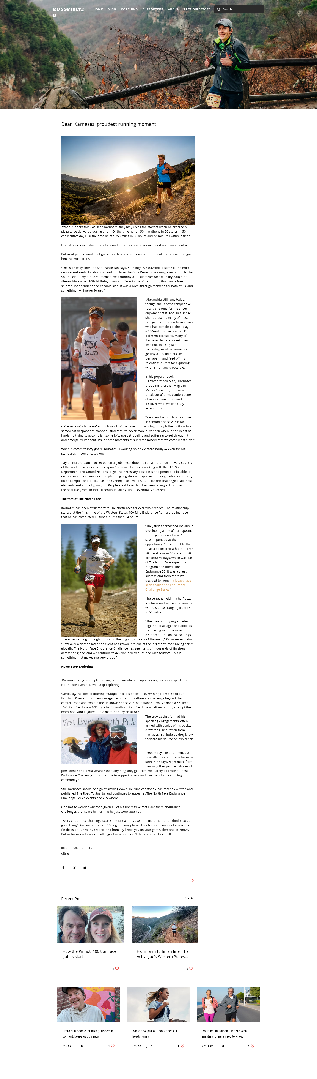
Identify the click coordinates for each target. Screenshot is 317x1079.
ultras (65, 853)
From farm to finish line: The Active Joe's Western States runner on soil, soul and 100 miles (162, 954)
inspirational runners (76, 848)
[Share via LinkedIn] (84, 867)
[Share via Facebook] (63, 867)
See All (190, 898)
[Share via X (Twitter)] (74, 867)
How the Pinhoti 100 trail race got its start (89, 954)
